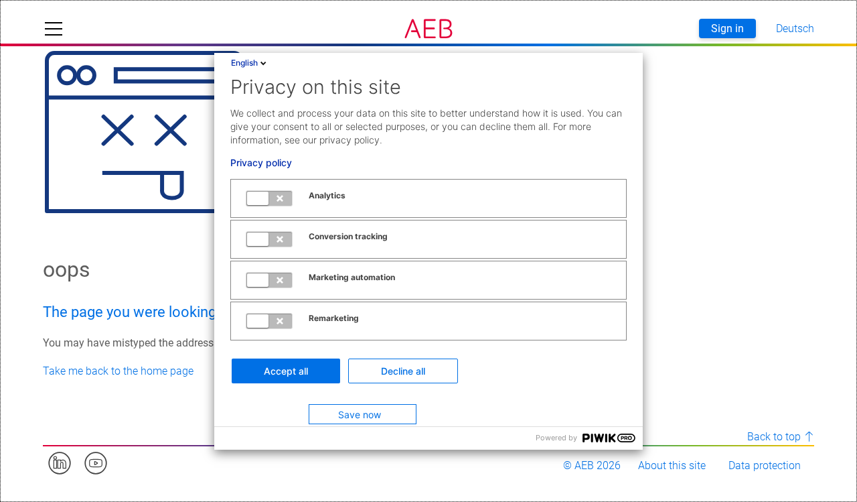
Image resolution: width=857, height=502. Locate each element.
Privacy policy (261, 163)
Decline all (403, 371)
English (244, 63)
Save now (359, 414)
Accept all (286, 371)
